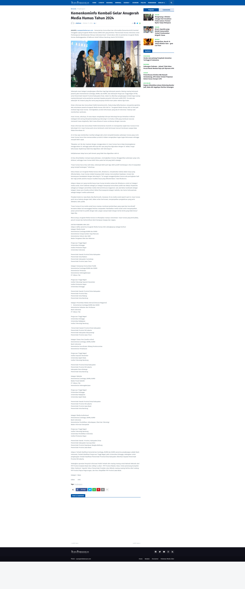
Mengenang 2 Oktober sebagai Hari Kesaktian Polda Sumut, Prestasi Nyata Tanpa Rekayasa (163, 20)
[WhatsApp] (140, 23)
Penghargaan (81, 9)
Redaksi (147, 559)
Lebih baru (75, 543)
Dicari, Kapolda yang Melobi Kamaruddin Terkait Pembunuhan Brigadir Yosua (162, 32)
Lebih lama (136, 543)
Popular (151, 10)
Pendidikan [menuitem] (152, 3)
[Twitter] (137, 23)
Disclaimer (155, 559)
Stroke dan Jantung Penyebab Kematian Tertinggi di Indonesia (157, 59)
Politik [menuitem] (143, 3)
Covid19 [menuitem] (101, 3)
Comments (166, 10)
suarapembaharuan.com (85, 30)
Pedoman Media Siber (167, 559)
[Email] (103, 489)
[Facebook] (134, 23)
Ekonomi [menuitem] (135, 3)
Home (141, 559)
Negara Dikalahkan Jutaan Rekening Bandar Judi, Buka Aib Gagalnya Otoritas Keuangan (158, 86)
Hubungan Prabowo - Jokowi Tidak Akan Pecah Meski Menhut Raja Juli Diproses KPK (158, 67)
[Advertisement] (57, 575)
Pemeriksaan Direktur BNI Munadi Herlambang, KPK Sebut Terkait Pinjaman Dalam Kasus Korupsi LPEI (158, 77)
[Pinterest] (98, 489)
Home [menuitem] (94, 3)
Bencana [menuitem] (161, 3)
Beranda (73, 9)
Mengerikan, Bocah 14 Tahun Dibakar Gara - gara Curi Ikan (164, 43)
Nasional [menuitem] (109, 3)
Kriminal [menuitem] (118, 3)
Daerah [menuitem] (126, 3)
